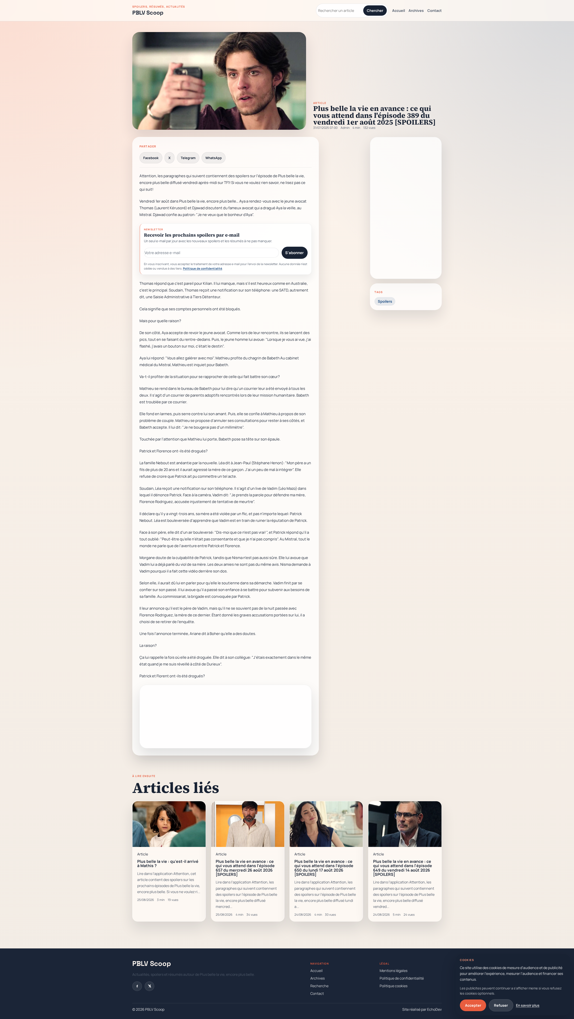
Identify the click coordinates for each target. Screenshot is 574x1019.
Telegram (188, 157)
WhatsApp (213, 157)
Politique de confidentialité (202, 268)
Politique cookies (393, 985)
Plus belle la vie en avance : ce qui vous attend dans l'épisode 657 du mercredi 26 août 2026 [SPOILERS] (245, 868)
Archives (416, 10)
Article (319, 103)
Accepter (473, 1005)
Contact (434, 10)
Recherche (319, 985)
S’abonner (294, 252)
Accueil (398, 10)
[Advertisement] (225, 717)
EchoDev (434, 1009)
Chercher (375, 10)
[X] (149, 986)
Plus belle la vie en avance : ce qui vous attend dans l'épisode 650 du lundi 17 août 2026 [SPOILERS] (323, 868)
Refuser (501, 1005)
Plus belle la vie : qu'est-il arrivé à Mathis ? (167, 863)
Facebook (151, 157)
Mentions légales (393, 970)
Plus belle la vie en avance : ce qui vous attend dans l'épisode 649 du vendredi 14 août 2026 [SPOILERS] (402, 868)
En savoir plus (527, 1005)
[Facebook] (137, 986)
